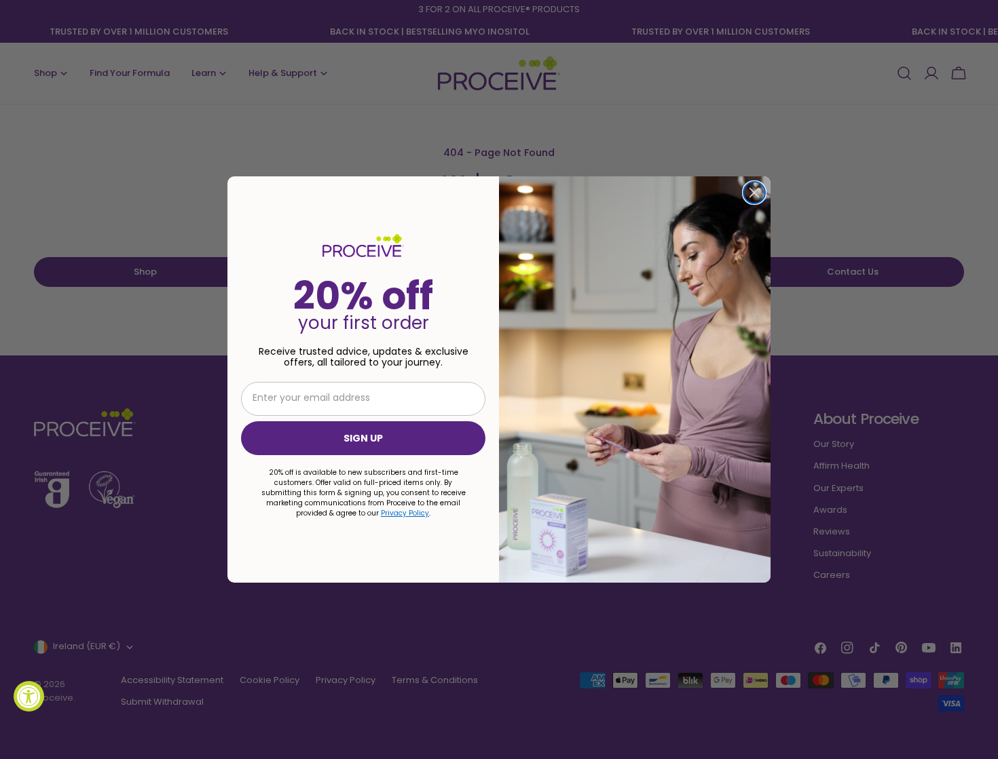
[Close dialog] (754, 192)
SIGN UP (363, 438)
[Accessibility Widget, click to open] (29, 696)
